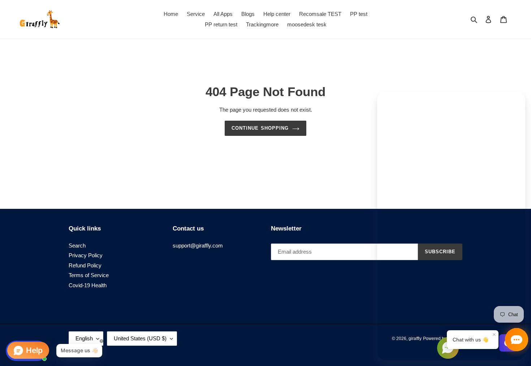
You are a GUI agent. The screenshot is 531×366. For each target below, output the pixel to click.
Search (77, 245)
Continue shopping (260, 128)
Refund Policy (85, 265)
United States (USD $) (140, 338)
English (84, 338)
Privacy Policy (86, 255)
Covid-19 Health (88, 285)
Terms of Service (89, 275)
